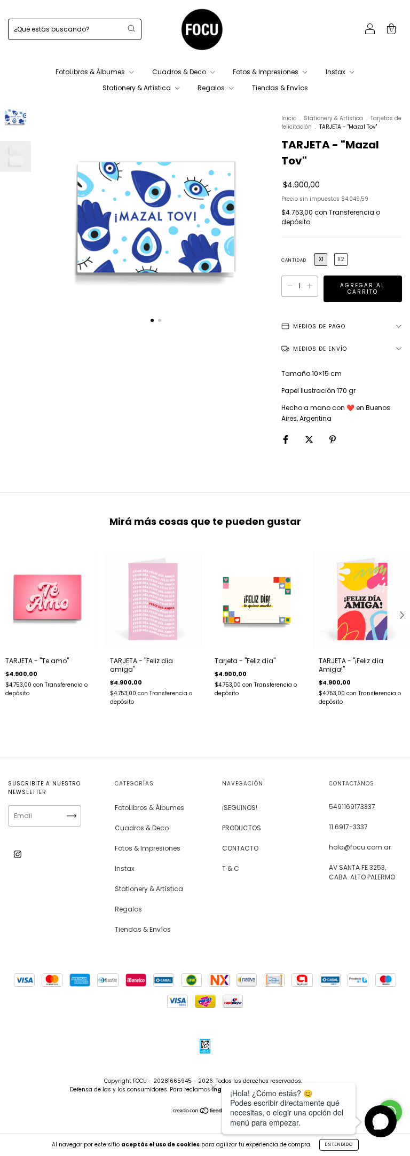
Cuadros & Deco (180, 71)
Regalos (212, 87)
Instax (336, 71)
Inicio (288, 118)
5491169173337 (352, 806)
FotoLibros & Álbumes (91, 71)
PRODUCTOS (241, 827)
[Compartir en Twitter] (310, 439)
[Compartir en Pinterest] (332, 439)
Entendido (339, 1144)
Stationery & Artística (137, 87)
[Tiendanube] (205, 1111)
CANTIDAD (293, 260)
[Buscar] (131, 28)
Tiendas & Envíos (280, 87)
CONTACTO (240, 848)
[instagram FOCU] (17, 854)
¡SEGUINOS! (239, 807)
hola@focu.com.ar (360, 847)
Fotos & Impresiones (266, 71)
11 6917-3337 (348, 826)
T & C (230, 868)
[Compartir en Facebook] (286, 439)
